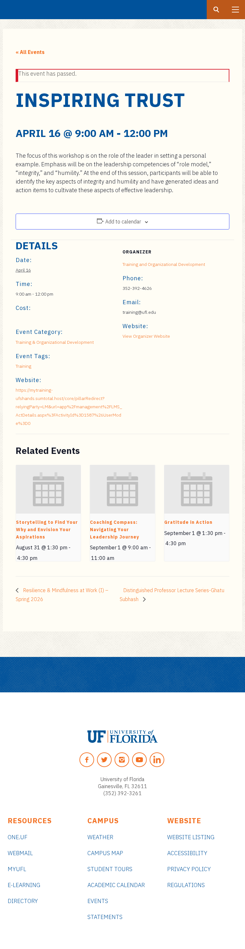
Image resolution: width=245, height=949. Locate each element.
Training (23, 366)
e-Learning (24, 885)
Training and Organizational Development (163, 264)
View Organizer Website (146, 336)
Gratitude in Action (188, 522)
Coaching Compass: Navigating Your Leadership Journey (114, 529)
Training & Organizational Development (55, 342)
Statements (104, 917)
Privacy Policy (189, 869)
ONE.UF (17, 837)
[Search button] (216, 9)
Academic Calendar (116, 885)
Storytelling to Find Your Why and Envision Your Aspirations (47, 529)
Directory (23, 901)
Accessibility (187, 853)
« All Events (30, 52)
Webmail (20, 853)
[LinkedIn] (157, 759)
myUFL (17, 869)
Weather (100, 837)
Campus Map (105, 853)
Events (97, 901)
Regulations (186, 885)
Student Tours (109, 869)
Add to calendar (123, 221)
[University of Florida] (122, 736)
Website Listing (190, 837)
